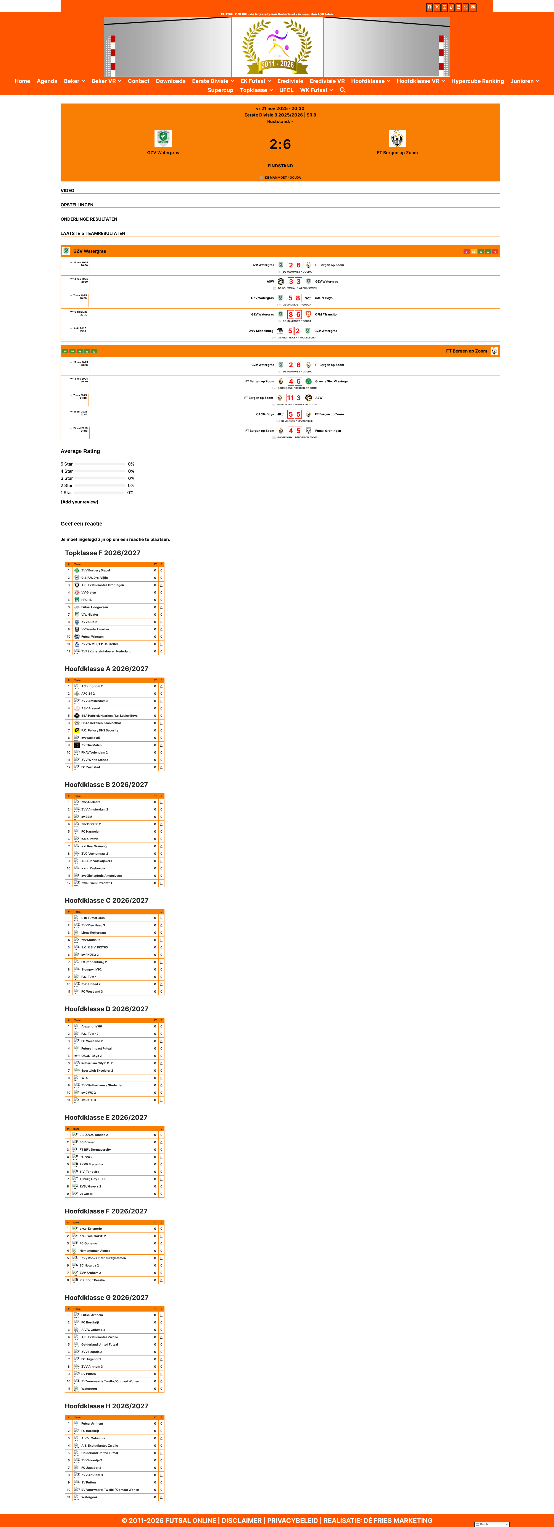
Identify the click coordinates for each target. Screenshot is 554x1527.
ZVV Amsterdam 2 (94, 809)
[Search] (342, 90)
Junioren (522, 81)
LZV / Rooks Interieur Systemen (103, 1258)
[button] (83, 81)
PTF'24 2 (86, 1157)
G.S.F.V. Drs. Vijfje (94, 577)
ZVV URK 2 (89, 622)
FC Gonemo (88, 1243)
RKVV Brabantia (91, 1164)
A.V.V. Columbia (93, 1329)
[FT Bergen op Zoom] (397, 144)
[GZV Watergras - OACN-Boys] (280, 300)
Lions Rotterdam (93, 932)
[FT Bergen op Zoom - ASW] (280, 400)
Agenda (47, 81)
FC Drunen (87, 1142)
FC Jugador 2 (91, 1359)
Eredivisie (290, 81)
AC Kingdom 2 (92, 686)
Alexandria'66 (91, 1026)
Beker (71, 81)
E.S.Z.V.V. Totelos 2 (94, 1135)
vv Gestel (86, 1193)
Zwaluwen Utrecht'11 (96, 883)
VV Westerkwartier (95, 629)
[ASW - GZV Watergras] (280, 284)
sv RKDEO (88, 1100)
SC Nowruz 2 (89, 1265)
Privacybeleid (292, 1520)
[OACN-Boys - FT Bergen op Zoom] (280, 416)
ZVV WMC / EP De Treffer (99, 644)
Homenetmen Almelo (95, 1250)
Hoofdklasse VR (418, 81)
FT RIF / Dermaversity (95, 1149)
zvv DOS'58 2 (91, 824)
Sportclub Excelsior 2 (97, 1070)
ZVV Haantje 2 (91, 1352)
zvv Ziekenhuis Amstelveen (101, 875)
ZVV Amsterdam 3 (94, 701)
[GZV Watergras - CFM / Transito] (280, 317)
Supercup (221, 90)
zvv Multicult (90, 940)
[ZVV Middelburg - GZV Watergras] (280, 333)
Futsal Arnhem (92, 1315)
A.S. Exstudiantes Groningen (102, 585)
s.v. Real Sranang (94, 846)
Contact (139, 81)
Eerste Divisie (210, 81)
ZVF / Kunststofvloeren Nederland (106, 651)
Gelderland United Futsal (99, 1344)
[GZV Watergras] (163, 144)
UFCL (286, 90)
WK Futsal (313, 90)
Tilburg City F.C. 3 (93, 1179)
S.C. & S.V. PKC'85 (94, 947)
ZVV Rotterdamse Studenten (102, 1085)
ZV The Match (91, 745)
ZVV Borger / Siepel (95, 570)
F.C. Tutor (88, 977)
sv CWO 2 (88, 1092)
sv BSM (86, 816)
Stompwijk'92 (91, 969)
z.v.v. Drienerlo (91, 1228)
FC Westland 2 (92, 1041)
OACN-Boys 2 (91, 1056)
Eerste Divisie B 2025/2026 (274, 115)
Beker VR (104, 81)
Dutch (483, 1524)
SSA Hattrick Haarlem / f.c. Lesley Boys (109, 715)
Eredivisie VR (327, 81)
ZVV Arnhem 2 (90, 1273)
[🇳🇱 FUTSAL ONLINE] (277, 46)
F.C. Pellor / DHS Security (99, 730)
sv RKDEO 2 (90, 954)
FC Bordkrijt (90, 1322)
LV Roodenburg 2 (94, 962)
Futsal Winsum (92, 636)
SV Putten (88, 1374)
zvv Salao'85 (90, 737)
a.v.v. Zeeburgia (93, 868)
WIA (84, 1078)
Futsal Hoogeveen (94, 607)
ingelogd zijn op (95, 539)
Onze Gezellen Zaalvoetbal (101, 723)
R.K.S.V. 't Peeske (92, 1280)
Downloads (171, 81)
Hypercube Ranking (477, 81)
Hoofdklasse (368, 81)
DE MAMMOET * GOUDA (283, 177)
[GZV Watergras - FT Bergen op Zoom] (280, 267)
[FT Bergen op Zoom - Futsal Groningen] (280, 433)
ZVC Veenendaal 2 (94, 853)
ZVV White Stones (94, 760)
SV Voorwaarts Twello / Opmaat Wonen (110, 1381)
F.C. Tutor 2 (89, 1033)
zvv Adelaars (90, 802)
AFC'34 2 (88, 693)
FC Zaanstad (90, 767)
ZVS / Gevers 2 (90, 1186)
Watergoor (89, 1388)
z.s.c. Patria (89, 839)
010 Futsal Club (93, 918)
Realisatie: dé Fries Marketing (378, 1520)
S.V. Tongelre (89, 1171)
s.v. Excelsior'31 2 (93, 1236)
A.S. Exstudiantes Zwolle (99, 1337)
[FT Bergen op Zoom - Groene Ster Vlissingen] (280, 383)
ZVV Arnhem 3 (92, 1366)
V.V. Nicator (89, 614)
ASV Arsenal (90, 708)
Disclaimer (242, 1520)
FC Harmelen (90, 831)
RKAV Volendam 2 (94, 752)
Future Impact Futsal (96, 1048)
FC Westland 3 (92, 991)
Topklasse (253, 90)
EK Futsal (253, 81)
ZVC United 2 (91, 984)
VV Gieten (88, 592)
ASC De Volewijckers (96, 861)
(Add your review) (79, 502)
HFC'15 (86, 600)
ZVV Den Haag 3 (93, 925)
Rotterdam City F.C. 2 (97, 1063)
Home (22, 81)
